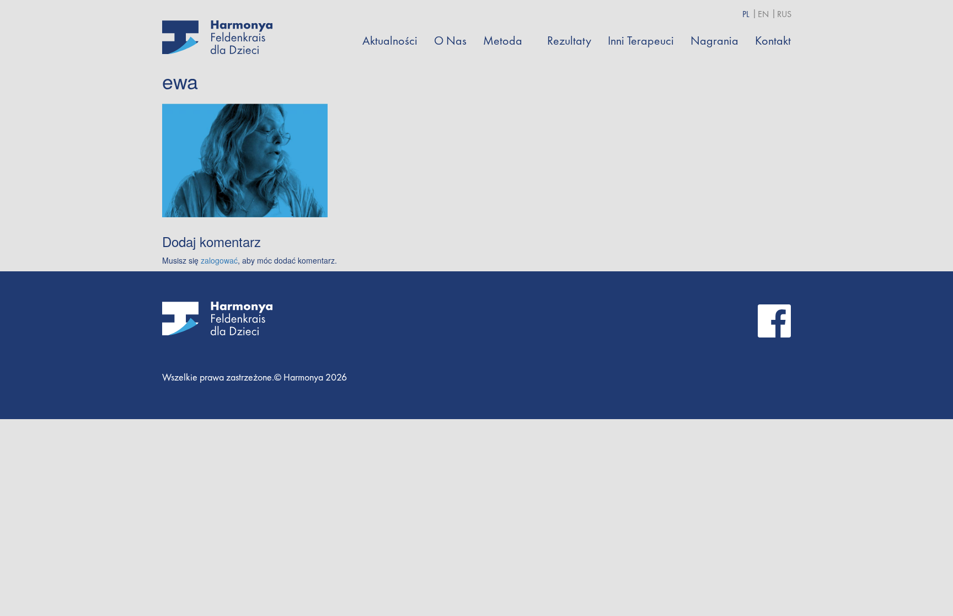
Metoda (502, 41)
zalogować (219, 260)
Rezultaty (569, 41)
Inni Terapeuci (641, 41)
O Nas (450, 41)
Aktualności (389, 41)
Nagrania (714, 41)
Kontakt (773, 41)
